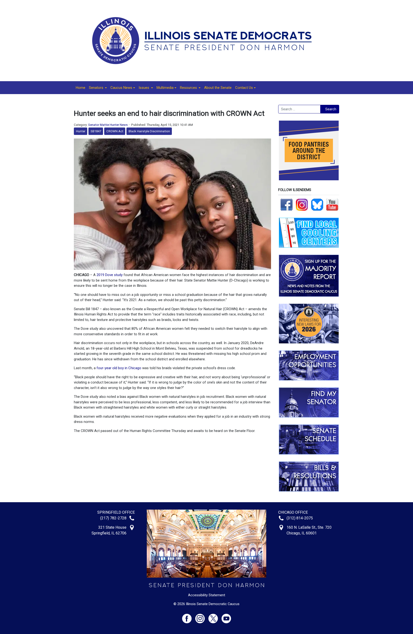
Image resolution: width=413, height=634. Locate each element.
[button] (98, 87)
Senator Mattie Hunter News (108, 125)
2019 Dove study (110, 275)
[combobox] (299, 109)
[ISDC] (204, 40)
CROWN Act (114, 131)
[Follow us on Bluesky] (317, 204)
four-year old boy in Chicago (119, 368)
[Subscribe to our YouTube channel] (332, 204)
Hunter (80, 131)
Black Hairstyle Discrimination (149, 131)
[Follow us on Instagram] (301, 204)
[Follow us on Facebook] (286, 204)
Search (330, 109)
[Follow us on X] (215, 616)
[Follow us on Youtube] (226, 616)
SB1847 (96, 131)
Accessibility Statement (206, 595)
